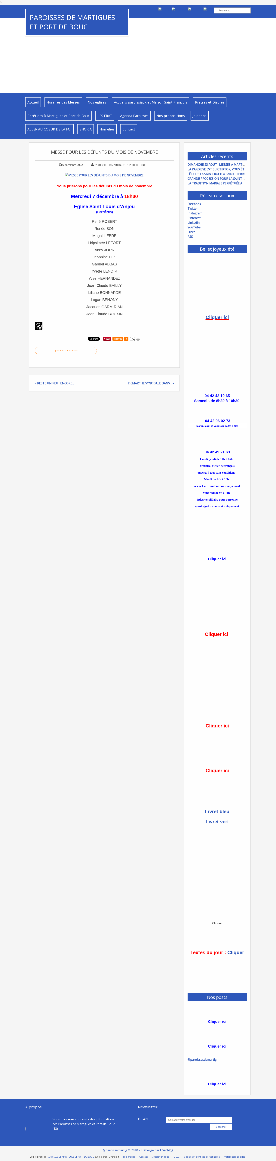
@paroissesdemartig (202, 1059)
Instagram (195, 213)
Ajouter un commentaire (66, 350)
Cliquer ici (217, 317)
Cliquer (235, 952)
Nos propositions (170, 115)
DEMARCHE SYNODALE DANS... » (151, 383)
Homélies (107, 129)
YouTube (194, 227)
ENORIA (85, 129)
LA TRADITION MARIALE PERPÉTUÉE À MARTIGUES (224, 183)
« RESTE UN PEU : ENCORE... (54, 383)
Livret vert (217, 821)
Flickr (191, 232)
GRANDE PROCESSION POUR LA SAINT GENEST (221, 179)
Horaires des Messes (63, 102)
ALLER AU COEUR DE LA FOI (49, 129)
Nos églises (97, 102)
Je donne (200, 115)
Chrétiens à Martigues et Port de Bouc (58, 115)
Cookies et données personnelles (202, 1156)
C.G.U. (176, 1156)
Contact (128, 129)
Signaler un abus (161, 1156)
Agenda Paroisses (134, 115)
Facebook (194, 204)
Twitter (193, 208)
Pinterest (194, 218)
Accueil (33, 102)
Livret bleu (217, 811)
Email (142, 1119)
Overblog (166, 1150)
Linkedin (194, 223)
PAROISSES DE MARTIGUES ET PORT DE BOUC (72, 22)
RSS (190, 237)
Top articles (129, 1156)
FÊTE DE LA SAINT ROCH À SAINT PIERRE (216, 174)
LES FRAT (104, 115)
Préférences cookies (234, 1156)
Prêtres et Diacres (209, 102)
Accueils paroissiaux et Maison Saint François (150, 102)
